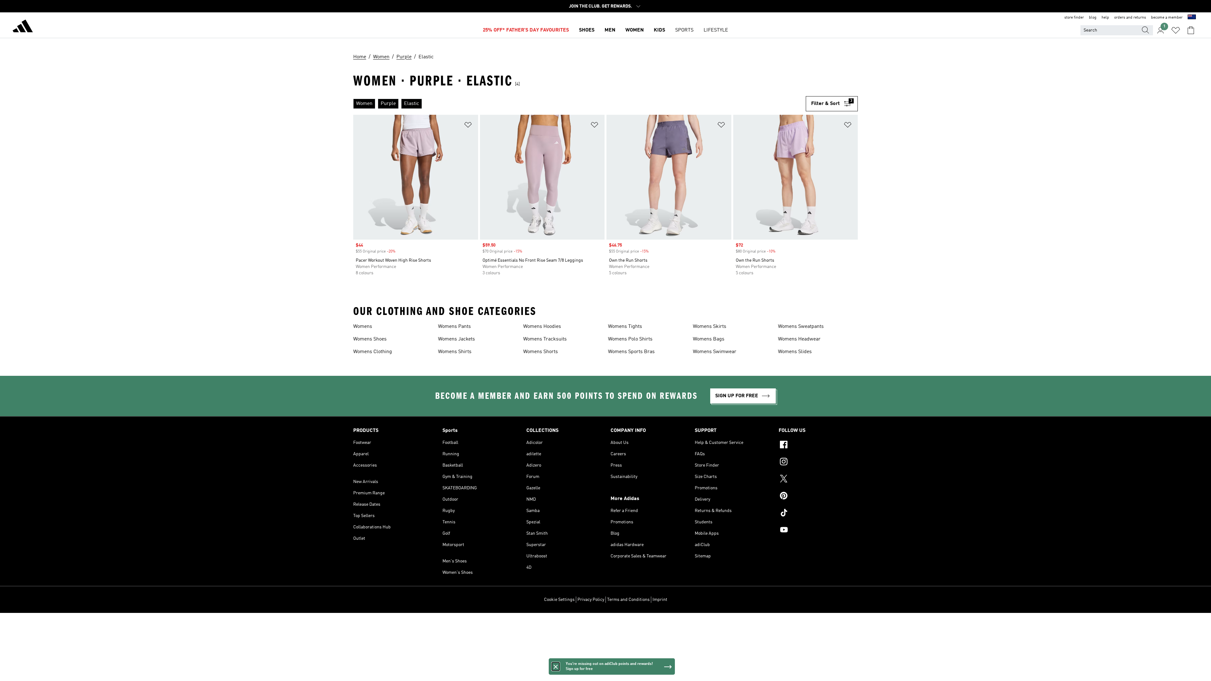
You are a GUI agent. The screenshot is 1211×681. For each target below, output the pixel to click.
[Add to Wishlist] (468, 126)
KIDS (659, 30)
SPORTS (684, 30)
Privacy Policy (590, 599)
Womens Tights (625, 326)
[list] (579, 104)
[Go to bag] (1190, 30)
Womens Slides (795, 351)
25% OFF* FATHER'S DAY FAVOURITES (526, 30)
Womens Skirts (709, 326)
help (1105, 18)
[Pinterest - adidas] (818, 496)
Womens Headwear (799, 339)
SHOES (586, 30)
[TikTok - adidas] (818, 513)
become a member (1167, 18)
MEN (610, 30)
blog (1093, 18)
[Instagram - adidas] (818, 462)
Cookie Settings (559, 599)
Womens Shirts (454, 351)
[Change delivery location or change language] (1191, 18)
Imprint (659, 599)
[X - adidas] (818, 479)
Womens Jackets (456, 339)
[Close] (555, 666)
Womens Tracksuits (545, 339)
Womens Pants (454, 326)
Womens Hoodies (542, 326)
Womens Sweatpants (801, 326)
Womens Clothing (372, 351)
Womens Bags (708, 339)
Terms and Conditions (628, 599)
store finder (1074, 18)
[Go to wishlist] (1175, 30)
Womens (362, 326)
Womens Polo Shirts (630, 339)
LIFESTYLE (716, 30)
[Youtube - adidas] (818, 530)
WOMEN (634, 30)
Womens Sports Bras (631, 351)
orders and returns (1130, 18)
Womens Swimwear (714, 351)
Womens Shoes (370, 339)
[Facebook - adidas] (818, 445)
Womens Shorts (540, 351)
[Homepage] (23, 27)
